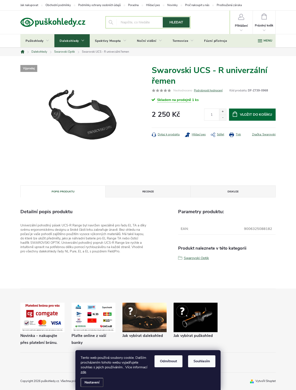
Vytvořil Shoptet (265, 381)
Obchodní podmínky (58, 5)
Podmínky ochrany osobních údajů (99, 5)
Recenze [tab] (148, 191)
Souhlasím (202, 361)
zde (83, 372)
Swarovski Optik (196, 258)
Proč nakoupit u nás (197, 5)
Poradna (133, 5)
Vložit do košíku (256, 114)
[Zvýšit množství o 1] (222, 112)
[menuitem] (37, 41)
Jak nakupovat (29, 5)
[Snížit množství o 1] (222, 117)
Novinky (172, 5)
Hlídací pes (153, 5)
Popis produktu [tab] (63, 191)
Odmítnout (168, 361)
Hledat (176, 22)
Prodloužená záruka (229, 5)
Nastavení (92, 382)
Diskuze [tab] (233, 191)
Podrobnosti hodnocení (208, 90)
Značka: (264, 134)
